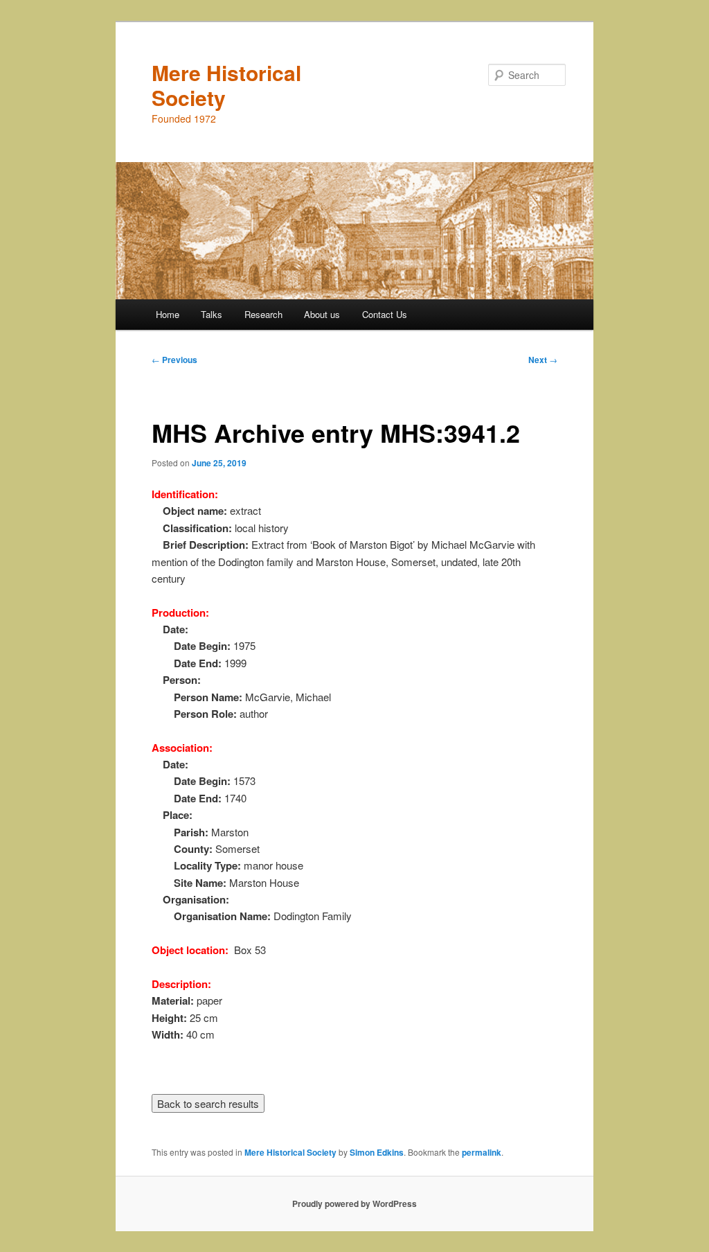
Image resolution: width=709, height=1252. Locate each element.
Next (542, 359)
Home (167, 314)
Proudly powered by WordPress (354, 1203)
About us (322, 314)
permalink (481, 1152)
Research (263, 314)
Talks (211, 314)
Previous (174, 359)
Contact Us (384, 314)
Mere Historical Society (226, 85)
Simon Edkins (377, 1152)
